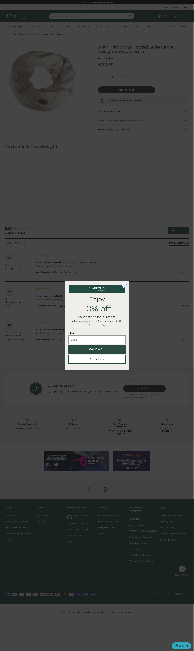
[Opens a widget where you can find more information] (181, 646)
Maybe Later (97, 359)
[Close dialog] (124, 285)
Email (71, 333)
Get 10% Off (97, 349)
